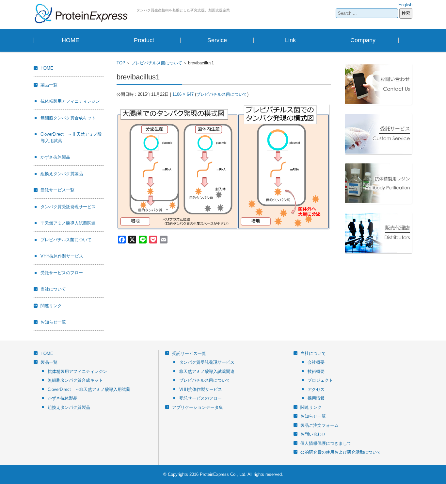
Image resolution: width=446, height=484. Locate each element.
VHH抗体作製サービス (61, 256)
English (405, 4)
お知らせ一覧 (53, 322)
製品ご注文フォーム (319, 425)
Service (217, 40)
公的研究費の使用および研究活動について (340, 452)
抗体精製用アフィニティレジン (70, 101)
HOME (70, 40)
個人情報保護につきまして (325, 443)
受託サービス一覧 (57, 190)
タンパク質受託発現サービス (68, 206)
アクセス (316, 389)
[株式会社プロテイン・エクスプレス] (83, 13)
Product (144, 40)
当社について (53, 289)
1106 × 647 (183, 94)
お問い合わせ (313, 434)
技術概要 (316, 371)
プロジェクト (320, 380)
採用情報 (316, 398)
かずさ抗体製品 (55, 157)
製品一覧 (48, 84)
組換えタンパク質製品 (61, 173)
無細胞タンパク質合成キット (68, 117)
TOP (121, 62)
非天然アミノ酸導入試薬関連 (68, 223)
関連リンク (51, 305)
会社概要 (316, 362)
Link (290, 40)
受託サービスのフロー (61, 272)
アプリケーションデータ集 (197, 407)
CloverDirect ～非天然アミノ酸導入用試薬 (89, 389)
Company (362, 40)
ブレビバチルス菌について (156, 62)
